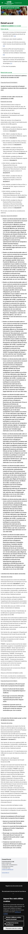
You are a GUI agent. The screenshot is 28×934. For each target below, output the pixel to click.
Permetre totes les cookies (14, 928)
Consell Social (18, 3)
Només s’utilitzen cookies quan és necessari (13, 918)
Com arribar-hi (5, 872)
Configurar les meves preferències (12, 924)
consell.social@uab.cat (7, 869)
